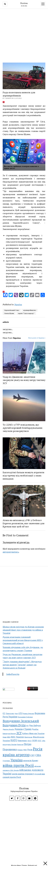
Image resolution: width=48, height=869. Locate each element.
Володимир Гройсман (25, 717)
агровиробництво (29, 310)
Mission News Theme (19, 865)
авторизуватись (11, 551)
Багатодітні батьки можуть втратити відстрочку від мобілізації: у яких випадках (23, 475)
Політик (24, 3)
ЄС (4, 713)
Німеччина (22, 740)
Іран (16, 713)
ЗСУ (19, 733)
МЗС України (17, 737)
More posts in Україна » (36, 338)
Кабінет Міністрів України (33, 733)
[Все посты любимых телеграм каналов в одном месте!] (24, 151)
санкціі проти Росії (12, 777)
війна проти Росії (18, 765)
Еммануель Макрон (9, 733)
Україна (18, 304)
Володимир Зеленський (21, 721)
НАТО (14, 740)
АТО (20, 713)
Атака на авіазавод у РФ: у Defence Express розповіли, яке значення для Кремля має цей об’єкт (23, 523)
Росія (29, 749)
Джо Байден (35, 725)
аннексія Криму (30, 760)
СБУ (32, 755)
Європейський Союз (11, 310)
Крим (5, 737)
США (38, 755)
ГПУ (27, 726)
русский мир (40, 774)
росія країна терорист (23, 773)
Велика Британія (28, 713)
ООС (39, 740)
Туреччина (6, 761)
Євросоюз (10, 713)
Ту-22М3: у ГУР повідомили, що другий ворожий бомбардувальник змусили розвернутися (22, 428)
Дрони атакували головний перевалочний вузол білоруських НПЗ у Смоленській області (23, 640)
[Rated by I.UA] (8, 689)
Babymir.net (32, 865)
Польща (20, 750)
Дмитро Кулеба (8, 729)
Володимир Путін (14, 725)
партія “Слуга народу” (26, 313)
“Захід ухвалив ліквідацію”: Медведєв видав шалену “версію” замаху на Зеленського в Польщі (22, 664)
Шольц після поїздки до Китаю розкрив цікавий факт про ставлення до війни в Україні (23, 629)
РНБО (25, 750)
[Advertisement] (24, 35)
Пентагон (20, 744)
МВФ (9, 737)
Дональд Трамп (22, 729)
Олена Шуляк (9, 313)
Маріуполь (28, 737)
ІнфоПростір (12, 674)
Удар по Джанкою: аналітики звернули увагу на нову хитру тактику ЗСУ (24, 380)
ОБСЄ (29, 741)
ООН (34, 740)
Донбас (35, 729)
